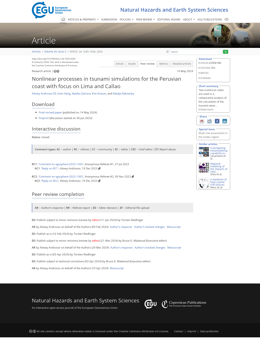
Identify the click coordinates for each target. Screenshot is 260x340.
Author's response (121, 227)
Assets (132, 63)
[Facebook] (217, 121)
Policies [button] (125, 19)
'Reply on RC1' (49, 168)
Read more (206, 109)
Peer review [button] (144, 19)
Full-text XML (208, 67)
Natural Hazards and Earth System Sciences (174, 9)
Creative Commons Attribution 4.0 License (143, 331)
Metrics (163, 63)
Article (119, 63)
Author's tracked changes (149, 227)
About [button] (188, 19)
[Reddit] (209, 121)
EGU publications (210, 19)
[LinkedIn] (224, 121)
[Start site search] (225, 52)
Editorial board (168, 19)
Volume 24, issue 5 (55, 51)
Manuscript (174, 227)
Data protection (209, 331)
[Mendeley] (202, 121)
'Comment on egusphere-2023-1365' (60, 164)
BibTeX (204, 73)
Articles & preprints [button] (82, 19)
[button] (167, 51)
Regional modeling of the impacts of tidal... (218, 167)
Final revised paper (50, 112)
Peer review (147, 63)
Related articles (182, 63)
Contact (178, 331)
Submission (109, 19)
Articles (36, 51)
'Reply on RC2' (49, 180)
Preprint (44, 118)
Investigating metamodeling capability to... (218, 150)
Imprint (191, 331)
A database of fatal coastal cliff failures (218, 182)
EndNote (205, 78)
